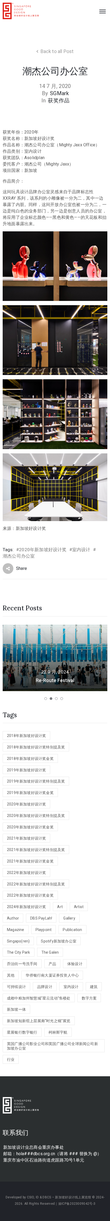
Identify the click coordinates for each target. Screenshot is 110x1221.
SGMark (59, 93)
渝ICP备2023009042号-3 (76, 1204)
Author (13, 918)
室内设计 (81, 549)
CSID (30, 1197)
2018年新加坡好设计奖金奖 (30, 758)
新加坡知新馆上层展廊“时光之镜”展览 (38, 1021)
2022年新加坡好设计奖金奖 (30, 895)
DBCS (46, 1197)
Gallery (69, 918)
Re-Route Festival (55, 680)
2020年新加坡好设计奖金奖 (30, 827)
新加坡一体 (16, 1009)
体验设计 (74, 964)
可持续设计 (16, 987)
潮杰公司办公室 (19, 556)
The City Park (18, 952)
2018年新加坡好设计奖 (26, 736)
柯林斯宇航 (58, 1032)
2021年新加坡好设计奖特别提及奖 (36, 850)
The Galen (50, 952)
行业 (10, 1059)
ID (37, 1197)
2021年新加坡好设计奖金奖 (30, 861)
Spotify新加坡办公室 (58, 941)
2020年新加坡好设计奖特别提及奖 (36, 815)
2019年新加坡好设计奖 (26, 770)
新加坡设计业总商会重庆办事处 (33, 1147)
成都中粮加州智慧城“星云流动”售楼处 (38, 998)
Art (60, 907)
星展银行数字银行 (22, 1032)
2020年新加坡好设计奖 (42, 549)
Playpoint (44, 930)
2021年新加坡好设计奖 (26, 838)
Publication (72, 930)
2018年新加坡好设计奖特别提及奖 (36, 747)
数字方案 (89, 998)
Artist (79, 907)
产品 (52, 964)
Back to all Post (57, 51)
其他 (10, 975)
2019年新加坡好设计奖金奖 (30, 793)
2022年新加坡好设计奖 (26, 873)
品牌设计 (44, 987)
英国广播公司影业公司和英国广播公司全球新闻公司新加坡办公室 (52, 1046)
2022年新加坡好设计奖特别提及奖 (36, 884)
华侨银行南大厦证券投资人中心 (52, 975)
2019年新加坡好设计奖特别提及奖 (36, 781)
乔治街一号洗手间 (22, 964)
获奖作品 (58, 100)
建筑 (93, 987)
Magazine (15, 930)
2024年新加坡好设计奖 (26, 907)
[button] (45, 698)
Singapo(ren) (18, 941)
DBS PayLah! (41, 918)
